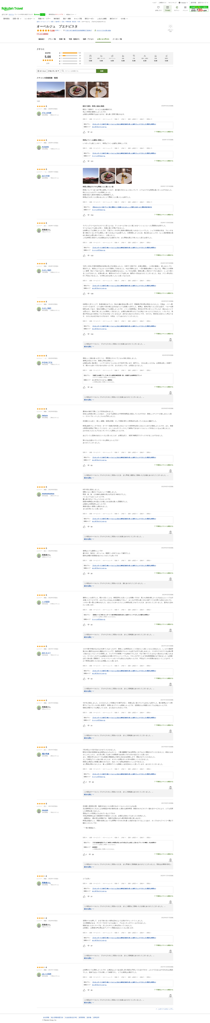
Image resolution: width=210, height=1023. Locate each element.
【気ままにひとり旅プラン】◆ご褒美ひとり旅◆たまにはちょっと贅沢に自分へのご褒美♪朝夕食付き (122, 207)
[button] (51, 89)
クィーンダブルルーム (98, 156)
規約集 (89, 1017)
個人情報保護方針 (57, 1017)
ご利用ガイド (162, 2)
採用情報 (82, 1017)
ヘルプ (154, 2)
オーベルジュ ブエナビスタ (57, 26)
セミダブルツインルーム (99, 127)
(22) (103, 39)
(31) (74, 39)
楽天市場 (193, 2)
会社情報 (46, 1017)
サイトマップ (172, 2)
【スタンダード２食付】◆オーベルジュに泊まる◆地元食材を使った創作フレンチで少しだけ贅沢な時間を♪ (124, 124)
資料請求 (96, 1017)
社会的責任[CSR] (71, 1017)
